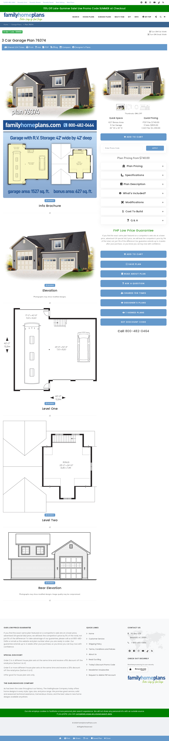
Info (136, 17)
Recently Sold (22, 2)
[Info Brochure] (50, 128)
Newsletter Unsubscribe (99, 670)
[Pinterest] (141, 2)
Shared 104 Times (15, 47)
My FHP (148, 17)
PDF (46, 47)
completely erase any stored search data (94, 714)
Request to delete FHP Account (102, 675)
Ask (39, 47)
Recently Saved (48, 2)
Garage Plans (104, 17)
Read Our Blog (95, 659)
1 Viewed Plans (134, 312)
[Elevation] (133, 80)
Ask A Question (134, 283)
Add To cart (134, 254)
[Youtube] (154, 2)
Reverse (50, 201)
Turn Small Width (158, 34)
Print (30, 47)
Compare (66, 47)
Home (6, 25)
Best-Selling (60, 2)
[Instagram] (150, 2)
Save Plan (134, 264)
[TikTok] (159, 2)
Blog (55, 47)
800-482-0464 (10, 2)
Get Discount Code (133, 322)
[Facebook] (146, 2)
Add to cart (134, 136)
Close (108, 738)
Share (77, 738)
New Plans (70, 2)
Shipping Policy (95, 644)
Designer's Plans (82, 47)
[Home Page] (60, 738)
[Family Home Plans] (24, 17)
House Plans (88, 17)
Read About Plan (134, 273)
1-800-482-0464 (138, 642)
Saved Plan (97, 738)
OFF (140, 113)
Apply (155, 148)
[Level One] (50, 354)
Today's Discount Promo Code (102, 664)
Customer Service (96, 639)
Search (75, 17)
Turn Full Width (159, 31)
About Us (93, 654)
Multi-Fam (119, 17)
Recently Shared (35, 2)
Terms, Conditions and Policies (102, 649)
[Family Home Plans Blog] (163, 2)
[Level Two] (50, 466)
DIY (129, 17)
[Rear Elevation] (50, 556)
